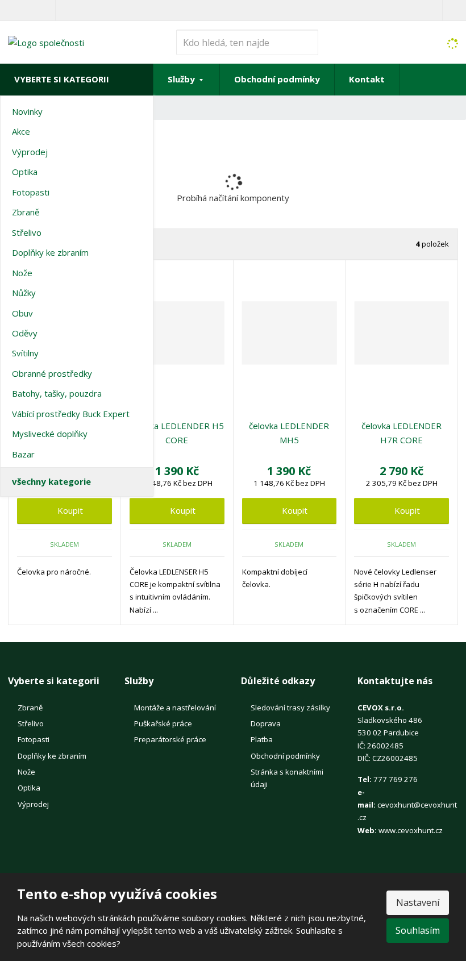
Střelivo (26, 232)
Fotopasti (30, 192)
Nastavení (417, 902)
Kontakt (367, 79)
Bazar (23, 454)
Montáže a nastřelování (175, 707)
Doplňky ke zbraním (50, 252)
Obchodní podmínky (277, 79)
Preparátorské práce (170, 739)
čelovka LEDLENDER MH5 (289, 433)
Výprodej (30, 151)
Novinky (27, 111)
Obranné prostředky (52, 373)
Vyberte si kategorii (61, 79)
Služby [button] (182, 79)
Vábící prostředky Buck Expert (71, 413)
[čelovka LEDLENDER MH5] (289, 333)
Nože (22, 272)
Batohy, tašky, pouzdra (57, 393)
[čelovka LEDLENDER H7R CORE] (401, 333)
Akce (21, 131)
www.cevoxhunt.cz (410, 830)
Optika (25, 171)
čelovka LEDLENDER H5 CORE (177, 433)
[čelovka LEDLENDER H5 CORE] (177, 333)
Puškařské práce (163, 723)
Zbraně (25, 212)
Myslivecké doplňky (50, 433)
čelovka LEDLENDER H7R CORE (401, 433)
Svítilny (25, 353)
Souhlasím (418, 930)
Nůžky (24, 292)
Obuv (22, 313)
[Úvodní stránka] (46, 41)
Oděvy (25, 333)
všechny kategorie (51, 481)
